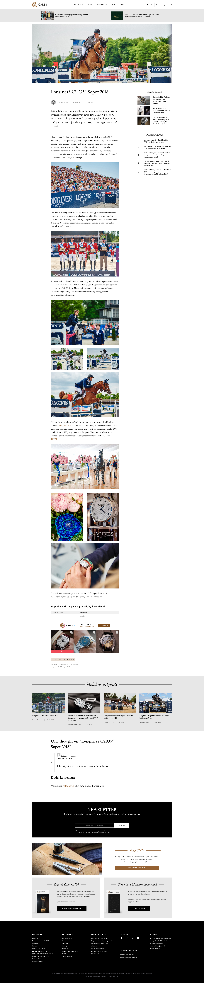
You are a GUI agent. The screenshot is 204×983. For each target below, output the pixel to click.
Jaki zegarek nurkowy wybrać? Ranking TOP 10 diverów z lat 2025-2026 (157, 147)
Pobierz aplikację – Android (128, 957)
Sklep (122, 4)
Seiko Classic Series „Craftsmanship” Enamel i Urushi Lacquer (162, 110)
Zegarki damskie (67, 956)
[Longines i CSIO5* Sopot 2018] (102, 53)
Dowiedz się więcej (104, 832)
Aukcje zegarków (67, 938)
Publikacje (65, 943)
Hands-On (65, 948)
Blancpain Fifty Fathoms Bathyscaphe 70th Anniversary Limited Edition (161, 100)
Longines (75, 664)
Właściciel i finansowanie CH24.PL (42, 953)
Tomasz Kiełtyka (63, 102)
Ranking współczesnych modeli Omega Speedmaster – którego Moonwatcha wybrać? (157, 155)
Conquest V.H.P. (64, 425)
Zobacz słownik (139, 908)
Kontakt (34, 946)
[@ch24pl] (62, 625)
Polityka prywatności (38, 948)
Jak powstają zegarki (97, 948)
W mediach (35, 943)
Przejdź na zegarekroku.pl (71, 908)
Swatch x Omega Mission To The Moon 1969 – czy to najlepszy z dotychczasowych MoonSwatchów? (157, 172)
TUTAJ (54, 439)
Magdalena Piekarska (74, 724)
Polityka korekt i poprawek (40, 956)
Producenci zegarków (63, 664)
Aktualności (79, 4)
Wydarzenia (69, 659)
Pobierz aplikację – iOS (127, 954)
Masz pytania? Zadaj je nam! (99, 938)
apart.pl (82, 616)
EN (171, 4)
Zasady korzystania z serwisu (41, 951)
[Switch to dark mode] (157, 5)
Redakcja (35, 938)
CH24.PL (39, 4)
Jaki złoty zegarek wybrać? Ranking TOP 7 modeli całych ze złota (156, 141)
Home (53, 664)
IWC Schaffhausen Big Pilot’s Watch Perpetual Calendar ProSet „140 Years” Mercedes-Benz (161, 121)
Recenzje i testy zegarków (70, 951)
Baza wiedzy (102, 4)
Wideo (64, 953)
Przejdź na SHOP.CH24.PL (136, 867)
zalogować (68, 785)
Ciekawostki (65, 941)
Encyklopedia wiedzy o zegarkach (101, 941)
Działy (89, 4)
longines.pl (83, 612)
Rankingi (64, 946)
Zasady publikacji (37, 961)
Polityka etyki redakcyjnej (40, 958)
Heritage (69, 288)
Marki (113, 4)
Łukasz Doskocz (37, 719)
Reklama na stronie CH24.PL (41, 941)
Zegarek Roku (95, 953)
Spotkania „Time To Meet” (99, 951)
